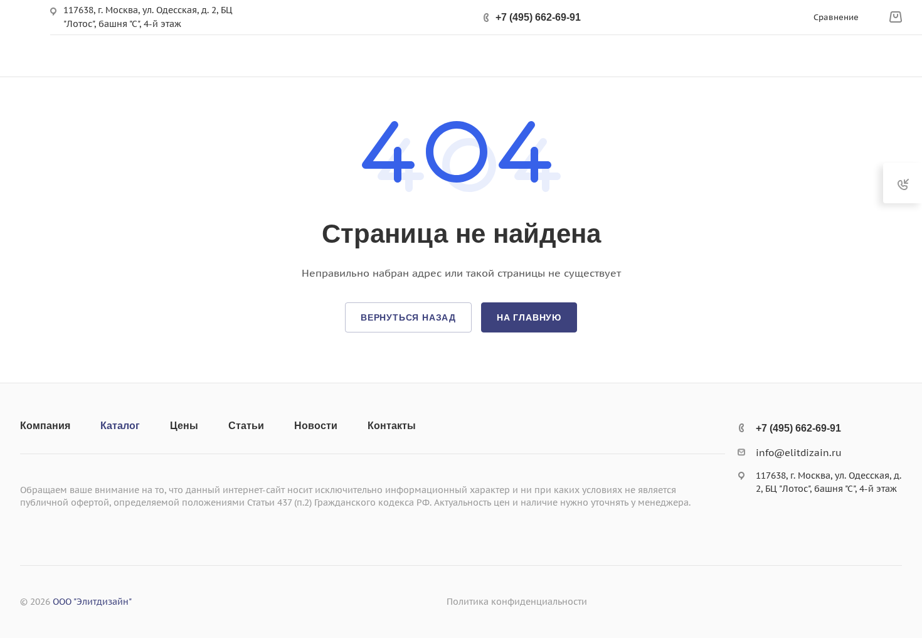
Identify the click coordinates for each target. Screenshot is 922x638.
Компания (45, 425)
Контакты (392, 425)
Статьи (246, 425)
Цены (184, 425)
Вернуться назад (408, 317)
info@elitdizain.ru (799, 453)
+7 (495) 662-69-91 (538, 17)
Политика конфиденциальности (517, 601)
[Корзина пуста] (895, 17)
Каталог (120, 425)
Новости (315, 425)
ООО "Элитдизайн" (92, 601)
